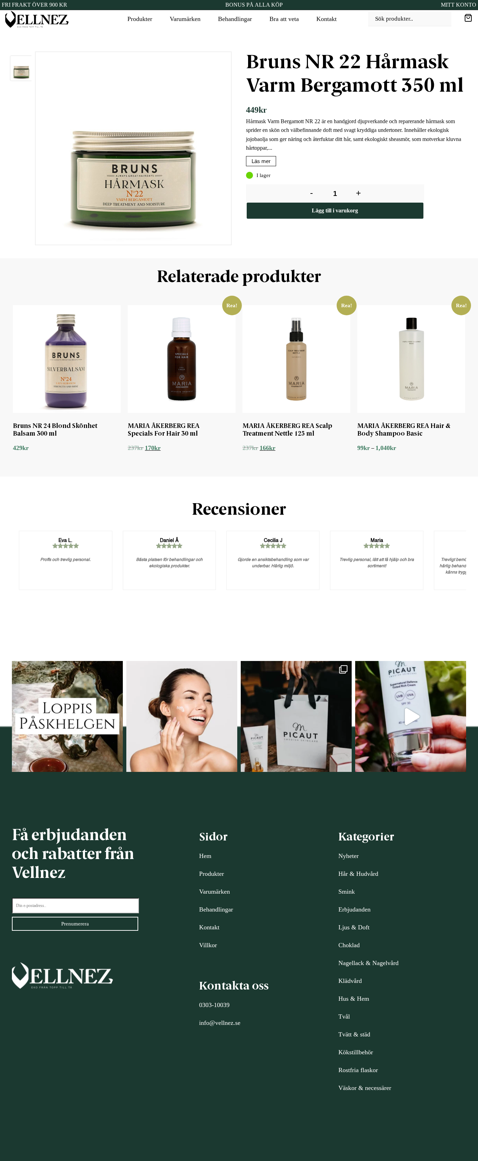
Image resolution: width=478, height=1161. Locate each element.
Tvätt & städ (354, 1034)
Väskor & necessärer (364, 1087)
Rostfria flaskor (358, 1070)
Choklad (349, 945)
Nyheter (348, 855)
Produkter (139, 18)
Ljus (344, 927)
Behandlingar (235, 18)
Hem (205, 855)
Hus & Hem (353, 998)
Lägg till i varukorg (335, 210)
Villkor (208, 945)
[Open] (67, 716)
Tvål (344, 1016)
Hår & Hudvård (358, 873)
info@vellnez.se (219, 1022)
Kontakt (326, 18)
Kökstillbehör (355, 1052)
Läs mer (261, 161)
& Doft (360, 927)
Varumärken (185, 18)
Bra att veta (284, 18)
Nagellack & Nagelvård (368, 962)
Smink (346, 891)
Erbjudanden (354, 909)
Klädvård (350, 980)
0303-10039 (214, 1004)
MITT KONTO (458, 5)
